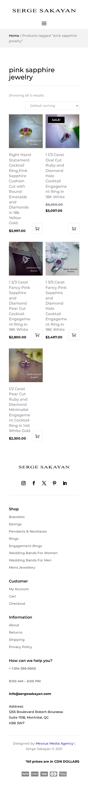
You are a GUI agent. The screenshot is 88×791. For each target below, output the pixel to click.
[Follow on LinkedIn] (65, 483)
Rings (14, 539)
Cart (12, 596)
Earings (15, 524)
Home (14, 36)
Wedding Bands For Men (30, 560)
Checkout (17, 603)
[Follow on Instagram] (23, 483)
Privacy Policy (20, 647)
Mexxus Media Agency (54, 743)
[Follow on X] (44, 483)
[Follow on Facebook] (34, 483)
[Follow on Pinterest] (54, 483)
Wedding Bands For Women (33, 553)
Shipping (17, 640)
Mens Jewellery (22, 567)
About (14, 625)
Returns (15, 632)
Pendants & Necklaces (28, 531)
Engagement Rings (25, 546)
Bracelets (17, 517)
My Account (19, 589)
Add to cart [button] (37, 228)
